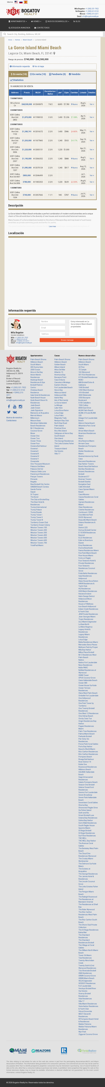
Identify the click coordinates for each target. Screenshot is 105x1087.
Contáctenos (11, 420)
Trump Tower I (36, 515)
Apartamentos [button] (18, 21)
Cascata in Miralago (62, 382)
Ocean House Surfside (87, 685)
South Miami (35, 365)
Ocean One (34, 436)
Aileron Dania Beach (86, 423)
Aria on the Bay (36, 372)
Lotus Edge (58, 413)
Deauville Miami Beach (87, 520)
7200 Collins (83, 405)
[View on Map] (54, 53)
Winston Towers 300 (38, 533)
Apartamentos (36, 356)
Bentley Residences (86, 469)
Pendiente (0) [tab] (58, 74)
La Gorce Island (60, 403)
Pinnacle (33, 479)
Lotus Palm (59, 415)
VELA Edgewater (85, 981)
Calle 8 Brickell (84, 487)
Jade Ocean (35, 408)
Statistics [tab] (18, 80)
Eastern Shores (60, 385)
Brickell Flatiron (36, 385)
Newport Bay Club (61, 421)
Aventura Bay (59, 375)
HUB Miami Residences (87, 591)
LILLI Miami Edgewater (87, 622)
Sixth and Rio (83, 813)
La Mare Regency (85, 627)
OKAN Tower (83, 675)
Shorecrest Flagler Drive (88, 808)
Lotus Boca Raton (61, 410)
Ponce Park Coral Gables (88, 744)
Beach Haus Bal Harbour (88, 466)
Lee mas (52, 226)
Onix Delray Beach (85, 716)
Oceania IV (34, 456)
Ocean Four (35, 443)
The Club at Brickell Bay (39, 499)
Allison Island (59, 367)
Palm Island (59, 426)
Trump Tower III (36, 520)
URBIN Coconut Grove (87, 976)
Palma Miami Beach (86, 734)
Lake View (58, 408)
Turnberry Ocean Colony (40, 525)
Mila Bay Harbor (84, 650)
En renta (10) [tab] (39, 74)
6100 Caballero (84, 403)
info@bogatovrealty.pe (90, 16)
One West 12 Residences (88, 713)
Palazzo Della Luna (38, 471)
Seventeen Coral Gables (88, 803)
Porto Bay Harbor (85, 747)
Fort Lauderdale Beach (63, 387)
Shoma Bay (83, 805)
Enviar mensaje (67, 340)
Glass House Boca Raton (88, 581)
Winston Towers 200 (38, 530)
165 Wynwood (84, 372)
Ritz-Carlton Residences (88, 752)
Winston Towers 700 (38, 543)
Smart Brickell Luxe (86, 815)
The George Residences (64, 441)
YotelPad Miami (36, 545)
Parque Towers (36, 477)
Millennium (34, 418)
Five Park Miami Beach (87, 553)
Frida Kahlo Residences (87, 573)
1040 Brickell (83, 387)
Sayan (33, 492)
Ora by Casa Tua (85, 718)
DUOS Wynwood (85, 517)
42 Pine (81, 367)
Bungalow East (84, 484)
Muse (32, 433)
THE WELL (82, 838)
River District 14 (84, 762)
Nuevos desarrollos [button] (57, 21)
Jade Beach (35, 405)
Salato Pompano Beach (88, 782)
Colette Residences (86, 510)
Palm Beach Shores (38, 359)
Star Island (58, 438)
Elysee (81, 543)
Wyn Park (82, 1032)
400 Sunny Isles (36, 367)
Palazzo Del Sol (36, 469)
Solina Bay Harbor (85, 820)
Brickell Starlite (84, 482)
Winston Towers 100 (38, 528)
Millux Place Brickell (86, 652)
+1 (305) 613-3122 (92, 11)
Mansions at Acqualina (39, 413)
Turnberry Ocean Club (39, 522)
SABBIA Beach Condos (39, 487)
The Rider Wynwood (86, 909)
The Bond (34, 497)
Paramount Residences (39, 474)
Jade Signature (36, 410)
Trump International (38, 507)
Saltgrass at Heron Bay (63, 433)
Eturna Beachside (85, 548)
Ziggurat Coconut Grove (88, 1034)
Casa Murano (83, 494)
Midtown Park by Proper (88, 647)
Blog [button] (77, 21)
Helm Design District (86, 596)
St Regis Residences (86, 833)
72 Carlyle (82, 370)
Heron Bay (58, 390)
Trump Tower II (36, 517)
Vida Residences (85, 999)
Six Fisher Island (84, 810)
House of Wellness (85, 604)
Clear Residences (85, 507)
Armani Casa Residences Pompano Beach (87, 446)
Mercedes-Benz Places (87, 645)
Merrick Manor (36, 415)
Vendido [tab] (75, 74)
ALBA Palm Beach (85, 410)
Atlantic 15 (58, 372)
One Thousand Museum (40, 464)
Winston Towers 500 (38, 538)
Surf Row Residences (87, 836)
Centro (33, 387)
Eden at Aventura (85, 540)
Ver (91, 104)
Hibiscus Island (60, 393)
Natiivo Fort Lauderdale (87, 662)
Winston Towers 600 (38, 540)
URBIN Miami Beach (86, 978)
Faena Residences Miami (88, 550)
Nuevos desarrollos (86, 356)
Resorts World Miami (86, 749)
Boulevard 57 (83, 477)
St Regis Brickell (84, 831)
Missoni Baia (35, 421)
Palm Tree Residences (87, 731)
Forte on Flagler (84, 558)
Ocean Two (35, 438)
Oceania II (34, 451)
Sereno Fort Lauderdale (87, 792)
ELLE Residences (85, 538)
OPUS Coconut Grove (87, 678)
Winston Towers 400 (38, 535)
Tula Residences (85, 958)
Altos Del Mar (59, 370)
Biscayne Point (60, 377)
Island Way (58, 398)
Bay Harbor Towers (86, 464)
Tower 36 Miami (84, 955)
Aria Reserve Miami (86, 441)
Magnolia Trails (60, 418)
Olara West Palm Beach (87, 693)
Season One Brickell (86, 785)
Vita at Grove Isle (85, 1011)
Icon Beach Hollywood (87, 606)
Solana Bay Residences (87, 818)
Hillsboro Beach (36, 362)
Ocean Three (35, 441)
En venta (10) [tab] (20, 74)
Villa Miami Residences (87, 1004)
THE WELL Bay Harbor (87, 841)
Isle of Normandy (61, 400)
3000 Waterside (84, 395)
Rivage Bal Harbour (86, 759)
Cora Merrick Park (85, 515)
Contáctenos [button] (43, 28)
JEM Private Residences (88, 614)
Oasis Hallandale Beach (87, 680)
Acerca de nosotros (14, 417)
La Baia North (83, 624)
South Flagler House (86, 825)
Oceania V (34, 459)
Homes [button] (36, 21)
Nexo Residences (85, 665)
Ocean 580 (82, 683)
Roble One (82, 764)
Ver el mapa (39, 66)
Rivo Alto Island (60, 431)
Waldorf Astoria (84, 1024)
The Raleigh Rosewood (87, 897)
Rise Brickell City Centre (39, 484)
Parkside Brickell (85, 736)
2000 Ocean (35, 370)
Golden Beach (60, 365)
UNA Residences (85, 973)
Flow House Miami (85, 556)
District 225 (83, 528)
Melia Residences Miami (88, 642)
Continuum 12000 (85, 512)
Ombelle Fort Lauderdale (88, 696)
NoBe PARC (83, 668)
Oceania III (34, 454)
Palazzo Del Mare (37, 466)
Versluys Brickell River (87, 988)
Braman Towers (84, 479)
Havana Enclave (84, 594)
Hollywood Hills (60, 395)
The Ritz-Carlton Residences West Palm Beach (87, 914)
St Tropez (34, 494)
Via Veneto (58, 451)
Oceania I (34, 449)
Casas (57, 356)
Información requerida (21, 66)
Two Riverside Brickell (87, 971)
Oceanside (34, 461)
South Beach (59, 436)
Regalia (33, 482)
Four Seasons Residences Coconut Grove (86, 568)
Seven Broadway (85, 795)
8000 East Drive (84, 408)
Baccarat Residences (87, 461)
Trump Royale (36, 512)
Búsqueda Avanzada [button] (20, 28)
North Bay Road (60, 423)
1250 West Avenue (86, 390)
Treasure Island (60, 449)
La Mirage (58, 405)
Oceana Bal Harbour (38, 446)
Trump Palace (36, 510)
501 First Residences (86, 375)
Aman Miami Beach (86, 431)
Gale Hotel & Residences (40, 395)
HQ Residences (84, 589)
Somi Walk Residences (87, 823)
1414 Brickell (83, 393)
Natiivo (81, 660)
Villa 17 (57, 454)
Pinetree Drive (60, 428)
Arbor (80, 438)
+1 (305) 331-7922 (92, 9)
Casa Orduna (59, 380)
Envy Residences (85, 545)
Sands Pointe (35, 489)
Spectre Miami (84, 828)
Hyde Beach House (38, 398)
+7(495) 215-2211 (92, 14)
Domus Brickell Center (87, 530)
